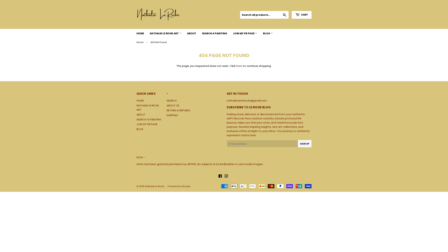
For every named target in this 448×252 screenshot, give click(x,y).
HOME (140, 33)
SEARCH (172, 100)
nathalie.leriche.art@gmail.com (247, 100)
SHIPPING (172, 115)
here (239, 66)
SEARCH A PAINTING (214, 33)
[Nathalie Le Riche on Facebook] (220, 176)
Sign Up (304, 143)
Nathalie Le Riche (154, 186)
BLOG (267, 33)
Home (140, 42)
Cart (304, 14)
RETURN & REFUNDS (178, 110)
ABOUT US (173, 105)
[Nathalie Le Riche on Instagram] (226, 176)
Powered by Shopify (179, 186)
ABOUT (191, 33)
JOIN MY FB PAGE (244, 33)
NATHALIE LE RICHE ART (164, 33)
